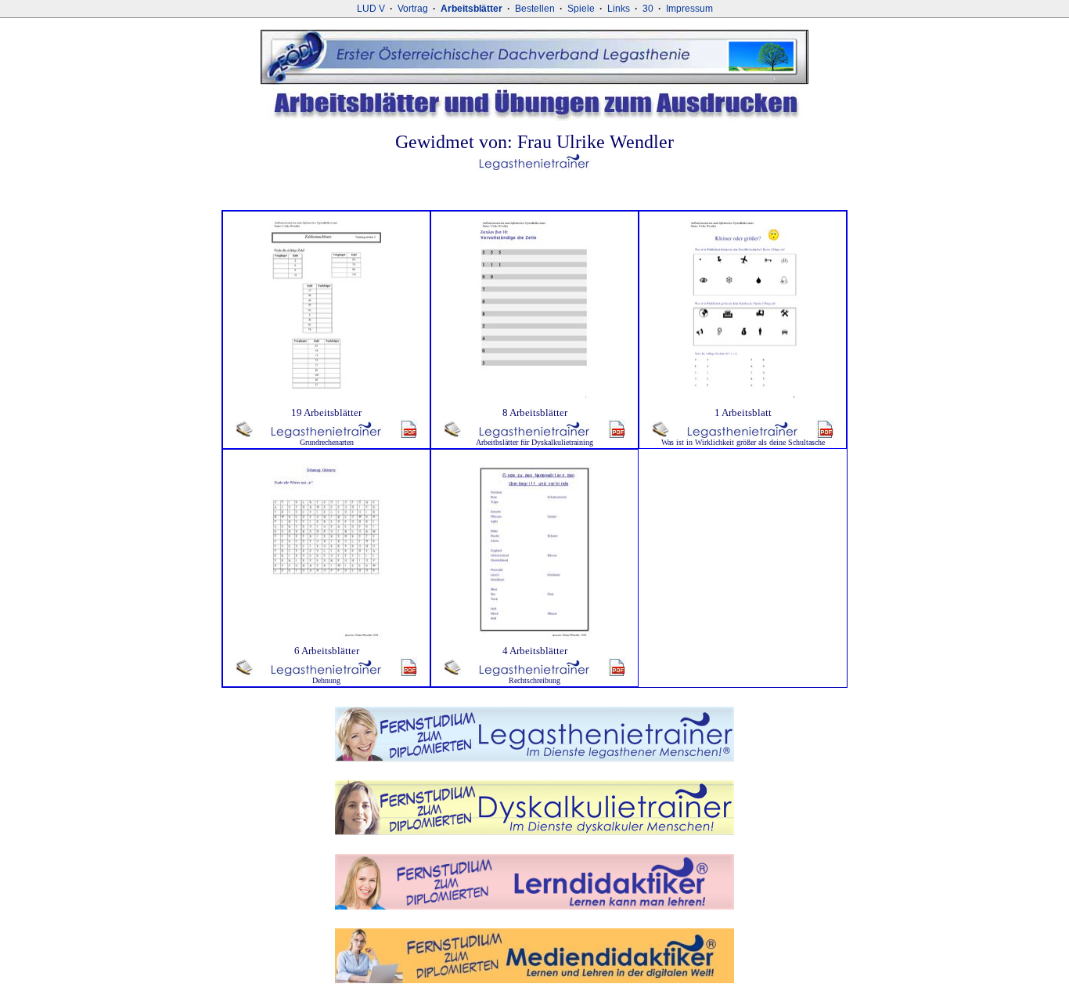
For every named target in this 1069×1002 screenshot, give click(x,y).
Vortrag (413, 8)
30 (647, 8)
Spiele (581, 8)
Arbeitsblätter (471, 8)
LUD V (371, 8)
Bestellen (535, 8)
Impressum (689, 8)
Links (618, 8)
